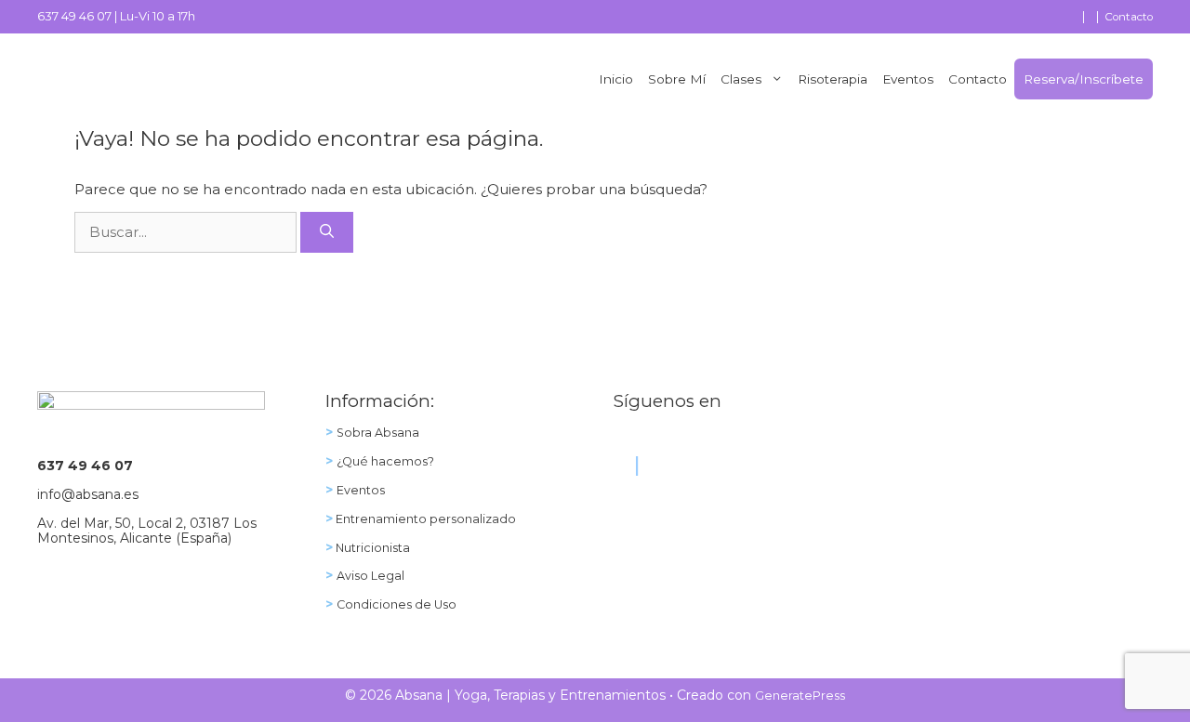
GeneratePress (800, 695)
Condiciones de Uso (396, 604)
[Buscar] (326, 233)
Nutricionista (371, 548)
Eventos (907, 79)
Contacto (1128, 16)
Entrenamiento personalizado (424, 519)
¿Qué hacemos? (385, 461)
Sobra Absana (378, 433)
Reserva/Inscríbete (1084, 79)
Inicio (616, 79)
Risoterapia (832, 79)
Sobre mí (677, 79)
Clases (741, 79)
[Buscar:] (187, 232)
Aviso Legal (370, 576)
